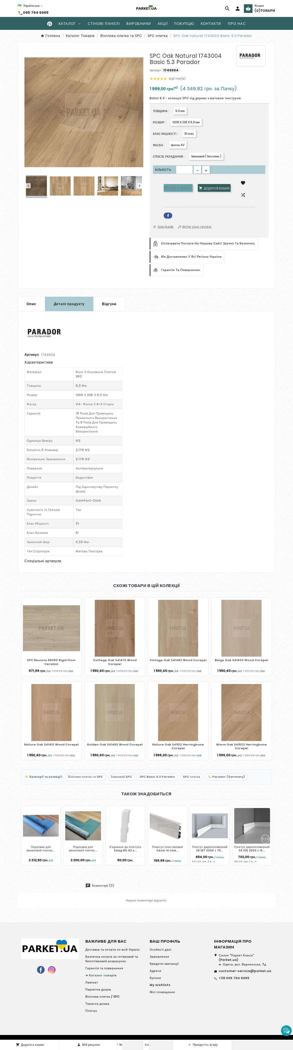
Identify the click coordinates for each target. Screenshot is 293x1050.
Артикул (156, 70)
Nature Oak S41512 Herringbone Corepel (178, 746)
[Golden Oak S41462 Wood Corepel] (114, 712)
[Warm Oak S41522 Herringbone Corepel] (241, 712)
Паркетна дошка (98, 989)
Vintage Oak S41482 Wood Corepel (178, 660)
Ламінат (91, 982)
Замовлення (159, 956)
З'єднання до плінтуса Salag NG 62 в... (125, 848)
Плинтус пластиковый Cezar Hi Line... (167, 848)
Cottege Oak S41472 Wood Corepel (115, 662)
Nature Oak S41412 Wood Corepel (51, 745)
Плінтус (91, 1011)
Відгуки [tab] (109, 303)
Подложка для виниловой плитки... (41, 848)
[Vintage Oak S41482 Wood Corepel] (178, 628)
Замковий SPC (121, 777)
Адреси (155, 971)
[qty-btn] (206, 169)
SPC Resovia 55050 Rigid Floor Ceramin (51, 662)
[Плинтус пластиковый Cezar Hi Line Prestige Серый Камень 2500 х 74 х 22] (168, 826)
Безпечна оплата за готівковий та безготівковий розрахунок (111, 958)
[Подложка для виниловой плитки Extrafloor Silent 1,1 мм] (41, 826)
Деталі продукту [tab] (69, 303)
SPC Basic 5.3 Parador (157, 777)
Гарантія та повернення (104, 968)
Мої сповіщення (162, 992)
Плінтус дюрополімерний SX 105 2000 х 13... (252, 848)
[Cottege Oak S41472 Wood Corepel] (114, 628)
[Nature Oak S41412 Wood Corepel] (51, 712)
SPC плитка (191, 777)
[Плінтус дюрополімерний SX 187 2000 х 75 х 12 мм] (210, 826)
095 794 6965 (36, 12)
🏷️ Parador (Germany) (226, 777)
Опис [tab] (31, 303)
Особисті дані (160, 949)
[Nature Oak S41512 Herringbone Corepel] (178, 712)
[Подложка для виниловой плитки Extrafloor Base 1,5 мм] (83, 826)
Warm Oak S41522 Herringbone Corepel (241, 746)
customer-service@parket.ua (245, 971)
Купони (155, 978)
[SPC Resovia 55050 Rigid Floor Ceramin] (51, 628)
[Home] (49, 23)
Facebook (168, 216)
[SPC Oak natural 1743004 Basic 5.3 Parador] (36, 186)
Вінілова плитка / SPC (102, 996)
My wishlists (160, 985)
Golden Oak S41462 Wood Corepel (115, 745)
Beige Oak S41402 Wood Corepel (241, 660)
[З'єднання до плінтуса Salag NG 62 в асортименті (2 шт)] (125, 826)
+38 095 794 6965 (234, 978)
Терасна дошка (97, 1003)
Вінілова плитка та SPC (85, 777)
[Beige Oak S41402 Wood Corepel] (241, 628)
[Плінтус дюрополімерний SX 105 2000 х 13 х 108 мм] (252, 826)
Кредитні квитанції (164, 964)
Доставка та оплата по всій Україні (112, 949)
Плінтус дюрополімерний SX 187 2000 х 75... (210, 848)
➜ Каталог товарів (101, 975)
